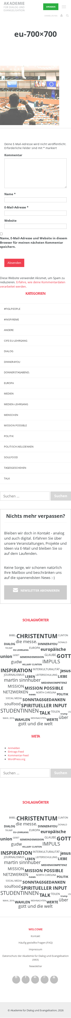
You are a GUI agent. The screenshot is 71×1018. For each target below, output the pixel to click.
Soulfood (11, 457)
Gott (64, 656)
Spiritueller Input (44, 705)
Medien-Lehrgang (16, 404)
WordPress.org (16, 759)
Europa (9, 383)
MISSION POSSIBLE (15, 425)
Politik (9, 436)
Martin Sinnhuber (22, 680)
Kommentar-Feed (18, 755)
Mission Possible (44, 688)
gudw (16, 661)
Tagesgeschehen (15, 468)
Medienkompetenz (54, 682)
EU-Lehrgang (21, 650)
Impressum (35, 949)
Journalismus (14, 675)
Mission (16, 686)
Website (10, 220)
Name (10, 194)
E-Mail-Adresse (16, 207)
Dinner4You (47, 644)
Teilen (55, 711)
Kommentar (13, 155)
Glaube (50, 655)
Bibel (12, 635)
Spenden (50, 6)
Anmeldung (50, 15)
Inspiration (16, 670)
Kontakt (35, 936)
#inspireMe (11, 319)
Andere (9, 330)
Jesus (65, 670)
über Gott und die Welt (43, 720)
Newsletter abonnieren (40, 590)
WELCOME (36, 929)
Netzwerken (15, 692)
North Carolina (46, 692)
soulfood (12, 703)
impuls (51, 661)
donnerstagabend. (17, 372)
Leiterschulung (46, 675)
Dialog (8, 351)
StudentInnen (19, 710)
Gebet (16, 655)
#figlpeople (12, 309)
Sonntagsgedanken (43, 699)
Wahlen (22, 719)
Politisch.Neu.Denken (19, 446)
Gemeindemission (32, 657)
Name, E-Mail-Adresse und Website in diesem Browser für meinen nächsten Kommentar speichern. (33, 242)
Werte (52, 719)
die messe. (26, 641)
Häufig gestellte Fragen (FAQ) (36, 942)
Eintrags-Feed (16, 751)
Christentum (36, 636)
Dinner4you (12, 362)
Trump (64, 713)
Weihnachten (38, 718)
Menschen (11, 415)
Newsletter (35, 966)
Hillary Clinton (32, 664)
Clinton (63, 635)
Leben (30, 676)
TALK (7, 478)
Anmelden (14, 748)
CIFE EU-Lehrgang (15, 340)
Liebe (62, 676)
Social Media (14, 698)
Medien (9, 393)
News (32, 694)
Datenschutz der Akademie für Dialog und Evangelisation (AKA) (35, 957)
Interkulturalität (46, 669)
